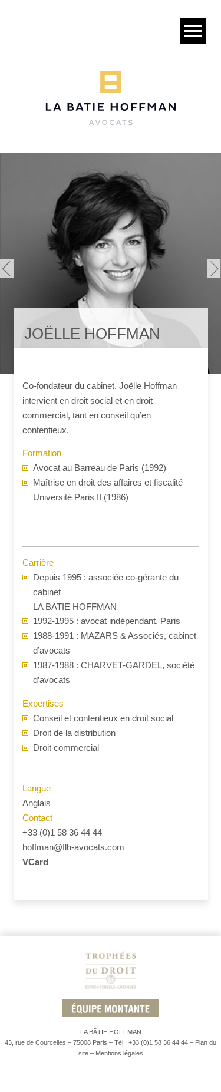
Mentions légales (119, 1053)
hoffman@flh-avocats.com (73, 847)
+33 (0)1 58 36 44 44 (62, 832)
